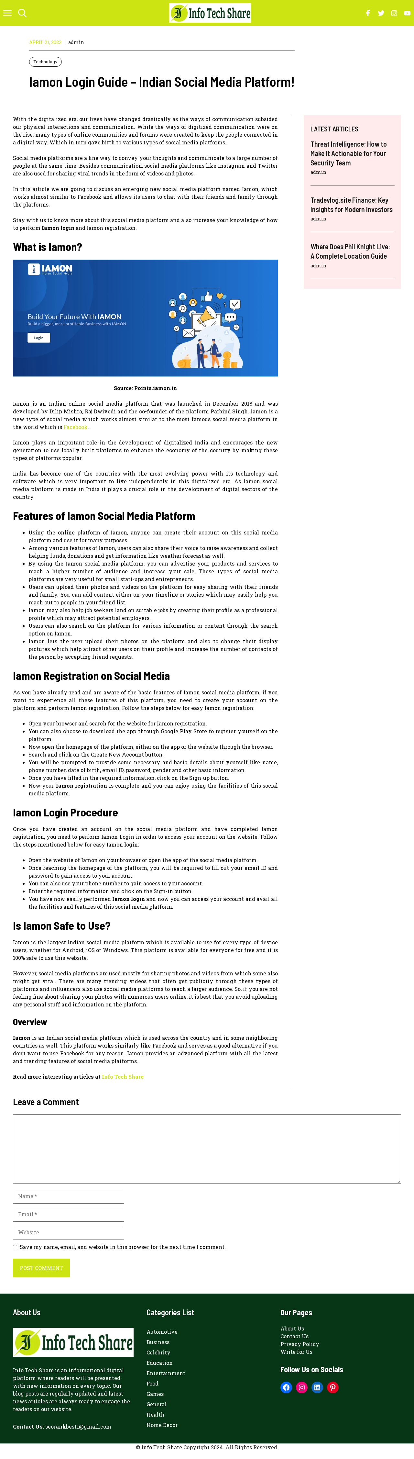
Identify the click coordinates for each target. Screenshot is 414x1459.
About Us (292, 1328)
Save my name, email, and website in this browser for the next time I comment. (123, 1246)
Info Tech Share (123, 1076)
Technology (45, 61)
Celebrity (158, 1352)
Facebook (75, 426)
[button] (22, 13)
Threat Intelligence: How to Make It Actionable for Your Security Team (348, 153)
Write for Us (296, 1351)
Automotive (162, 1331)
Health (155, 1414)
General (157, 1404)
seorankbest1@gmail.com (78, 1426)
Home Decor (162, 1424)
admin (76, 42)
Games (155, 1393)
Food (152, 1383)
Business (158, 1342)
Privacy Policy (299, 1344)
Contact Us (294, 1336)
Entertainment (166, 1373)
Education (160, 1362)
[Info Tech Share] (210, 13)
